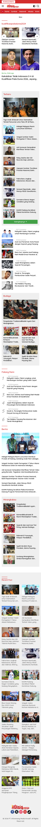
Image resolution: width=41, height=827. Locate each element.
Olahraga (10, 73)
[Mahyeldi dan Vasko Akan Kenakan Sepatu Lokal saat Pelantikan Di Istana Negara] (10, 739)
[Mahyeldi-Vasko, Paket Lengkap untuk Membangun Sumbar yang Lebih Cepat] (7, 233)
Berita (4, 73)
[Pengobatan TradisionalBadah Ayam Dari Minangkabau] (20, 309)
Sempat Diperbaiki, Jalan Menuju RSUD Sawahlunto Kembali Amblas (29, 42)
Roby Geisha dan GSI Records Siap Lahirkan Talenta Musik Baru (25, 159)
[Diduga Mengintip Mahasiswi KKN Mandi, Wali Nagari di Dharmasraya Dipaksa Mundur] (10, 760)
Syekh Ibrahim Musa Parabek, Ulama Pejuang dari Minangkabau (29, 358)
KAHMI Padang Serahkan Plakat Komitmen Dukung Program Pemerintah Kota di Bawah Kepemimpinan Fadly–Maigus (27, 211)
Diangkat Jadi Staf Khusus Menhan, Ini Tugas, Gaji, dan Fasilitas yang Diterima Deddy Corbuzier (30, 726)
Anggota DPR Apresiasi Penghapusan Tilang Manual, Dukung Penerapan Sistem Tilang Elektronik (9, 790)
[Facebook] (12, 812)
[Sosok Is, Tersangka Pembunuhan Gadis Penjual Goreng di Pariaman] (7, 275)
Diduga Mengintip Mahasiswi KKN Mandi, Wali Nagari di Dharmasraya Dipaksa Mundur (10, 769)
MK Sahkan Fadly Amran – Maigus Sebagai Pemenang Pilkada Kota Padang (30, 748)
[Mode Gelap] (34, 6)
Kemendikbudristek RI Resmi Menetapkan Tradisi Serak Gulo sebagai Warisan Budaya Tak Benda (10, 340)
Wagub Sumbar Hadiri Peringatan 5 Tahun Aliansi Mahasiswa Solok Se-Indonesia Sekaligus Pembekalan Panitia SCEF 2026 (27, 138)
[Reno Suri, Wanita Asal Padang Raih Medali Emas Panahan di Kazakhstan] (7, 254)
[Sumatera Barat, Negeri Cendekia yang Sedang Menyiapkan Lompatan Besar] (9, 203)
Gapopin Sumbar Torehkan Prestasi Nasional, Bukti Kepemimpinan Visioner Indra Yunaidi (10, 42)
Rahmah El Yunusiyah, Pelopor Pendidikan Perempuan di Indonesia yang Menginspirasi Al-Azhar (10, 358)
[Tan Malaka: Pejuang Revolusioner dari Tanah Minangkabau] (7, 285)
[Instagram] (21, 812)
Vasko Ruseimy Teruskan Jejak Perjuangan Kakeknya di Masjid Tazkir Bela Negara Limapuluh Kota (10, 726)
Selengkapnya (19, 222)
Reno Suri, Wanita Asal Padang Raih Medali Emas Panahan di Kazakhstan (26, 253)
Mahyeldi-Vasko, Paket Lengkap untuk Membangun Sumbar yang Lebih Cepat (27, 232)
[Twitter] (16, 812)
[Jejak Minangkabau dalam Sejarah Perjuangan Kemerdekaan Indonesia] (7, 264)
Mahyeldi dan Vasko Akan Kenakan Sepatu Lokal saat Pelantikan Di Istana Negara (10, 748)
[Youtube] (25, 812)
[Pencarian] (38, 6)
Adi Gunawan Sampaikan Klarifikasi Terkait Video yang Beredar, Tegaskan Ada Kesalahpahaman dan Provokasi (27, 148)
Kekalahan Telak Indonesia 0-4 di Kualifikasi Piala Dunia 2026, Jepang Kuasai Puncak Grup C (19, 79)
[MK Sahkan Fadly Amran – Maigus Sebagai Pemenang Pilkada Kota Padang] (30, 739)
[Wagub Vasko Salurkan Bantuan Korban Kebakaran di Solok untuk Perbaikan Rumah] (30, 696)
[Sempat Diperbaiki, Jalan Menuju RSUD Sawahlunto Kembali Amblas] (30, 32)
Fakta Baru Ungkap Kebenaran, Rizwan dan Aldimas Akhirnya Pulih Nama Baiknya (26, 180)
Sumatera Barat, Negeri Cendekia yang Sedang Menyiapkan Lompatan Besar (26, 201)
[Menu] (3, 6)
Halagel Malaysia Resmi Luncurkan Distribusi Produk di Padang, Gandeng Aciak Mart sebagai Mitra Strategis (25, 127)
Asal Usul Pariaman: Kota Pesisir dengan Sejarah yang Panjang (27, 243)
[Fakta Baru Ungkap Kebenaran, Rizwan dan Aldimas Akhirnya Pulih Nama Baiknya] (9, 182)
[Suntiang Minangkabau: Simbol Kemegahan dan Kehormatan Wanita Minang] (9, 559)
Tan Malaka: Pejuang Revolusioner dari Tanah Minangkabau (24, 285)
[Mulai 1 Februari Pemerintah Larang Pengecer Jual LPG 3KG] (30, 781)
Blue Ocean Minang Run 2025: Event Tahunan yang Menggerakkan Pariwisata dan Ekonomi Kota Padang (10, 705)
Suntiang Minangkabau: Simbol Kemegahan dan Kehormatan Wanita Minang (26, 557)
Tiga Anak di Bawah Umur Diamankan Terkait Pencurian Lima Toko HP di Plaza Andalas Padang (18, 121)
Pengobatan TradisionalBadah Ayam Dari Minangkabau (19, 322)
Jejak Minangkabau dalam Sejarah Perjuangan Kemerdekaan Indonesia (25, 264)
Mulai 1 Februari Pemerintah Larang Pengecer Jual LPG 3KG (29, 790)
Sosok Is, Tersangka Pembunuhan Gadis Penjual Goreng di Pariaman (25, 274)
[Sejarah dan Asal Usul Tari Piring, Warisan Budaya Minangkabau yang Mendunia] (30, 331)
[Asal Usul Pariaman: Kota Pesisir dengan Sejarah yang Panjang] (7, 243)
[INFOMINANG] (12, 6)
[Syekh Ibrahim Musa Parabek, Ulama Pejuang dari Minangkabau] (30, 349)
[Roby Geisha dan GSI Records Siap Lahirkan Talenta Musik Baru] (9, 161)
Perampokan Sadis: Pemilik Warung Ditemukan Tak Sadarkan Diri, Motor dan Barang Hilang (30, 769)
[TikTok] (29, 812)
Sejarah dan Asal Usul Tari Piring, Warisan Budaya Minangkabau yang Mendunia (29, 340)
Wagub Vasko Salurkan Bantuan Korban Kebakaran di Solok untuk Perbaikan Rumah (30, 705)
